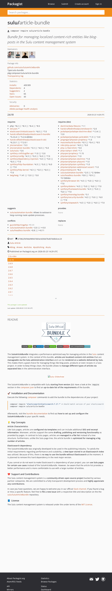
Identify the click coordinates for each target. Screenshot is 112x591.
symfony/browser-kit (70, 180)
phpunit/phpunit (68, 170)
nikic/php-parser (68, 145)
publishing (39, 247)
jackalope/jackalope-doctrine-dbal (76, 131)
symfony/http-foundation (21, 164)
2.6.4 (10, 281)
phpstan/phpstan (68, 156)
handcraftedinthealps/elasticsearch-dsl (28, 139)
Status (44, 586)
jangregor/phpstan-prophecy (74, 139)
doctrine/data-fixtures (70, 126)
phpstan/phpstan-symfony (73, 164)
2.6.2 (10, 288)
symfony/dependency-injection (24, 159)
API (8, 586)
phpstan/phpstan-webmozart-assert (77, 167)
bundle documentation (37, 413)
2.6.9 (10, 263)
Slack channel (80, 489)
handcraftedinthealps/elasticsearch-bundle (30, 134)
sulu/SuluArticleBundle (18, 494)
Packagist (15, 4)
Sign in (98, 4)
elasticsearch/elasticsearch (22, 131)
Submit (64, 4)
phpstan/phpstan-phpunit (73, 161)
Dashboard (46, 589)
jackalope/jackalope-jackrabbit (74, 137)
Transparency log (15, 76)
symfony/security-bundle (72, 197)
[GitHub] (103, 579)
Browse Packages (49, 581)
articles (28, 247)
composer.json (27, 387)
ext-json (13, 128)
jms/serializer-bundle (20, 148)
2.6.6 (10, 274)
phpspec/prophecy (69, 153)
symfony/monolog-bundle (72, 194)
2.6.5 (10, 277)
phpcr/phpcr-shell (69, 150)
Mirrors (10, 589)
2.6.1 (10, 292)
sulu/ (14, 22)
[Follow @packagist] (97, 579)
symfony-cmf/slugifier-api (21, 153)
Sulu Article (15, 243)
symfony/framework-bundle (73, 189)
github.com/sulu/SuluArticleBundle (24, 67)
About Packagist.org (16, 578)
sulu (49, 247)
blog (13, 247)
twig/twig (14, 175)
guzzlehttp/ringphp (19, 225)
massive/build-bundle (71, 142)
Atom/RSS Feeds (14, 581)
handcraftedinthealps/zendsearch (76, 128)
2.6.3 (10, 284)
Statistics (45, 578)
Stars (12, 93)
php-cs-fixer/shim (69, 148)
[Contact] (91, 579)
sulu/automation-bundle (72, 172)
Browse (51, 4)
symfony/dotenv (68, 186)
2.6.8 (10, 267)
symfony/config (17, 156)
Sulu (94, 354)
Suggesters (15, 91)
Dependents (15, 88)
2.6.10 (11, 260)
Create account (82, 4)
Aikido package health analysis (24, 109)
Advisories (14, 106)
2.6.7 (10, 270)
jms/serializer (16, 145)
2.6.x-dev (12, 256)
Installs (13, 85)
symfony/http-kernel (19, 170)
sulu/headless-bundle (71, 175)
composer (32, 397)
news (20, 247)
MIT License (86, 504)
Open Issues (15, 96)
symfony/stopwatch (69, 202)
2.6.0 (10, 295)
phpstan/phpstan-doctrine (73, 159)
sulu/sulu (14, 150)
